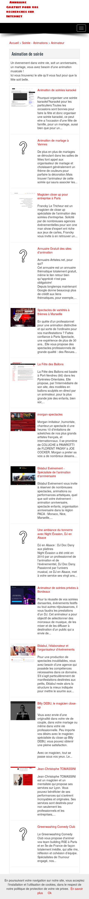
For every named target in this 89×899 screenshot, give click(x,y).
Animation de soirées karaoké (56, 90)
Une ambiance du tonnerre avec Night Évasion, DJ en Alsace (55, 533)
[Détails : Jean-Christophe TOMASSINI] (24, 776)
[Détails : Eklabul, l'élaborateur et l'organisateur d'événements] (24, 653)
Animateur (57, 43)
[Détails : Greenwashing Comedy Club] (24, 834)
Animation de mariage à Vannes (53, 142)
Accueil (14, 43)
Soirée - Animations (35, 43)
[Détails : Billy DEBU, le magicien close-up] (24, 711)
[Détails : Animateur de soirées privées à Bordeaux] (24, 595)
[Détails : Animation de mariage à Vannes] (24, 148)
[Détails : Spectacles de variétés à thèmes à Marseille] (24, 317)
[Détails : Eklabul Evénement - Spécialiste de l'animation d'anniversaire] (24, 476)
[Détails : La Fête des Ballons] (24, 371)
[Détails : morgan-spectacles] (24, 422)
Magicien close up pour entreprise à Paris (52, 196)
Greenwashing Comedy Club (56, 826)
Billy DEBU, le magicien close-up (57, 705)
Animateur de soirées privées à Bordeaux (57, 590)
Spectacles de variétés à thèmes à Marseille (53, 312)
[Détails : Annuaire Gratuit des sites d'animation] (24, 256)
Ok (50, 893)
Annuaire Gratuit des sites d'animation (54, 250)
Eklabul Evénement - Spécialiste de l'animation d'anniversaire (54, 472)
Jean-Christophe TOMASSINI (56, 769)
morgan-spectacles (50, 414)
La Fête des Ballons (50, 364)
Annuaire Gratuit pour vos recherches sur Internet (22, 9)
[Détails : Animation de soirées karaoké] (24, 98)
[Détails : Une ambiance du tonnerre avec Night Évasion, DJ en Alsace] (24, 537)
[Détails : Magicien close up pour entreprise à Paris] (24, 202)
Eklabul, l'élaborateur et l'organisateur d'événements (56, 647)
